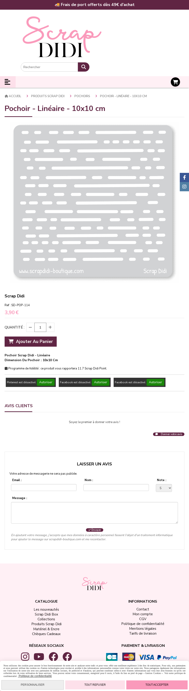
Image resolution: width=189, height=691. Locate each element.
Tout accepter (156, 684)
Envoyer (96, 530)
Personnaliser (32, 684)
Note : (161, 480)
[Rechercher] (83, 67)
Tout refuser (95, 684)
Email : (16, 480)
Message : (19, 498)
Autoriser (45, 382)
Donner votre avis (171, 434)
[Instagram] (184, 186)
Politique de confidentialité (35, 676)
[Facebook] (184, 177)
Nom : (89, 480)
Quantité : (14, 327)
